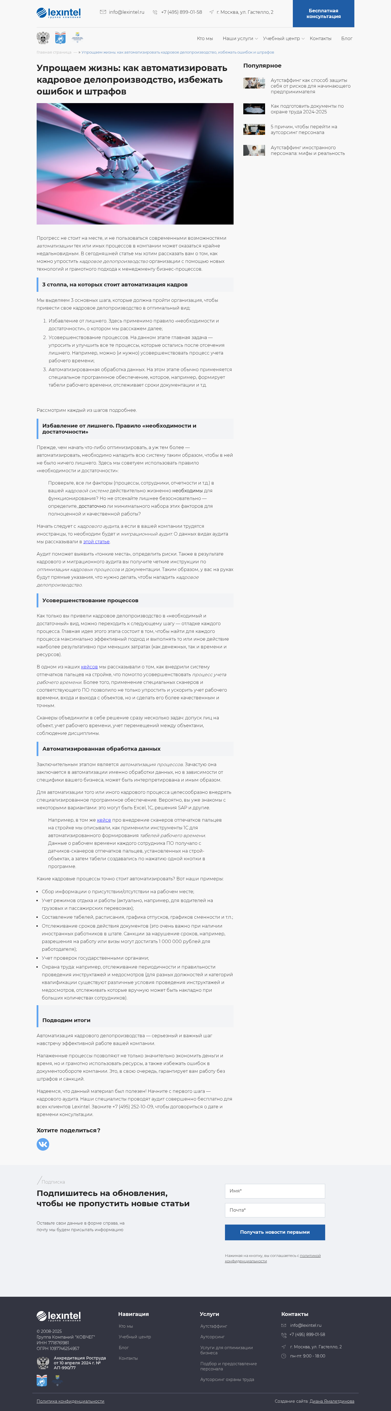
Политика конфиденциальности (70, 1401)
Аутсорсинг (212, 1336)
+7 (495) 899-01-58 (181, 12)
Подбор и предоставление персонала (228, 1366)
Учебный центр (281, 38)
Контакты (320, 38)
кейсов (89, 667)
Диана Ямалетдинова (332, 1401)
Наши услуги (238, 38)
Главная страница (54, 52)
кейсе (104, 820)
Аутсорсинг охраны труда (227, 1379)
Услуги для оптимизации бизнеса (226, 1350)
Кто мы (205, 38)
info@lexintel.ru (127, 12)
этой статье (96, 541)
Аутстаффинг (213, 1326)
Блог (346, 38)
